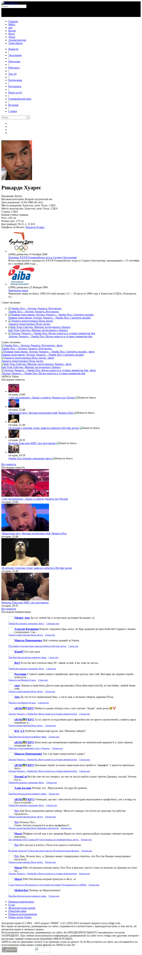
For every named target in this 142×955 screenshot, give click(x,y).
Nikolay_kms (22, 617)
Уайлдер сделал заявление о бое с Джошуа (29, 748)
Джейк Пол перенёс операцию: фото (30, 458)
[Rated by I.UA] (42, 951)
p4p (10, 27)
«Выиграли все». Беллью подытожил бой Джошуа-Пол (41, 412)
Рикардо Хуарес (35, 227)
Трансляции (15, 43)
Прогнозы (14, 61)
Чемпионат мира (18, 290)
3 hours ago (84, 759)
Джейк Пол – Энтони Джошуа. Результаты (33, 311)
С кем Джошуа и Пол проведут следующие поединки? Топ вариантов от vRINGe (47, 885)
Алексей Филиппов (26, 629)
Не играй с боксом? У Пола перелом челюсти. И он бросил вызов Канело (43, 851)
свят (17, 685)
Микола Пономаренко (28, 640)
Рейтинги (14, 67)
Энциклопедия (17, 40)
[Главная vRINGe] (9, 2)
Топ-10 (12, 73)
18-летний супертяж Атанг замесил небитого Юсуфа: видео (43, 428)
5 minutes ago (52, 623)
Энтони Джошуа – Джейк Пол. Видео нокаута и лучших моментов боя (50, 336)
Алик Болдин (22, 788)
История (13, 105)
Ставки (12, 111)
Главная (13, 21)
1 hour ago (50, 635)
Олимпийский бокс (20, 98)
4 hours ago (50, 817)
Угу (16, 810)
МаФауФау (21, 890)
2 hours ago (43, 702)
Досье (11, 36)
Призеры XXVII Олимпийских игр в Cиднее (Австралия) (42, 257)
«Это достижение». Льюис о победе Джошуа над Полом (41, 397)
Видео (12, 30)
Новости (13, 49)
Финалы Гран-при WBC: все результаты (32, 443)
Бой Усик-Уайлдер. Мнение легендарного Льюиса (38, 330)
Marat (18, 833)
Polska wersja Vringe (20, 917)
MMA (11, 24)
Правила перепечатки (21, 901)
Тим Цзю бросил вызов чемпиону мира (27, 657)
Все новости (8, 464)
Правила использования (22, 914)
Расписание (15, 80)
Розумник (20, 674)
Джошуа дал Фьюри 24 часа (22, 680)
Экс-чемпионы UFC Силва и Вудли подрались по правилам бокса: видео (43, 839)
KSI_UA (19, 730)
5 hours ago (53, 896)
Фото (11, 33)
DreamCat (20, 776)
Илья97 (19, 651)
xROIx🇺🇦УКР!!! (24, 708)
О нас (11, 904)
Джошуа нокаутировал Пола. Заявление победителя (33, 828)
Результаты (14, 86)
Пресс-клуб (15, 92)
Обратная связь (17, 911)
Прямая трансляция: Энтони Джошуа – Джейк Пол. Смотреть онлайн (49, 317)
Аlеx (17, 696)
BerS (17, 662)
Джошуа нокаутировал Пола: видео (29, 323)
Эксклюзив (15, 55)
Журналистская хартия (21, 907)
